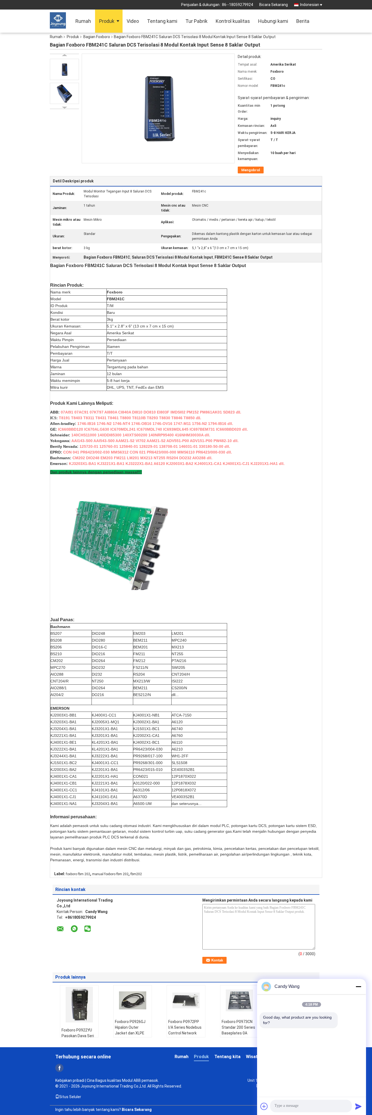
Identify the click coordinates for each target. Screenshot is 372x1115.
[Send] (358, 1106)
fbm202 (136, 874)
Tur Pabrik (196, 21)
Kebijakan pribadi (69, 1080)
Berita (302, 21)
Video (133, 21)
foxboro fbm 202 (78, 874)
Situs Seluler (70, 1097)
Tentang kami (162, 21)
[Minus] (358, 986)
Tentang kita (227, 1056)
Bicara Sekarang (273, 4)
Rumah (83, 21)
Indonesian (309, 4)
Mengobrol (250, 170)
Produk (106, 21)
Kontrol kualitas (233, 21)
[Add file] (264, 1106)
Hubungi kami (273, 21)
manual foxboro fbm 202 (110, 874)
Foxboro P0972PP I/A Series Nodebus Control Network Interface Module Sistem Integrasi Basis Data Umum (185, 1035)
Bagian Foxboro (96, 37)
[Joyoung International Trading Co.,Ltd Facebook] (59, 1068)
